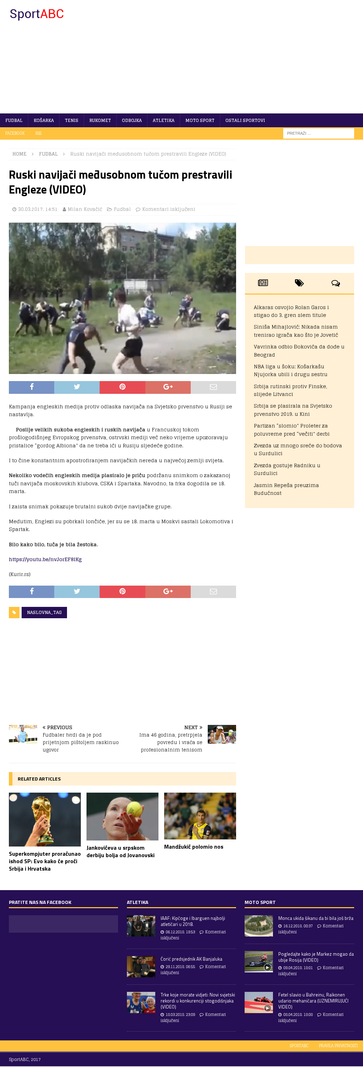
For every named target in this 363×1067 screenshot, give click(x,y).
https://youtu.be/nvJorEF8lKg (45, 559)
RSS (38, 133)
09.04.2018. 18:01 (298, 967)
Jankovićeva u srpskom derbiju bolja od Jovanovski (120, 851)
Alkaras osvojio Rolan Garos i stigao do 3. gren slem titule (291, 311)
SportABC (299, 1045)
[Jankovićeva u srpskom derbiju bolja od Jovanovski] (122, 816)
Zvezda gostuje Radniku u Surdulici (287, 469)
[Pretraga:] (318, 133)
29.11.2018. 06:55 (180, 966)
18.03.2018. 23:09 (180, 1014)
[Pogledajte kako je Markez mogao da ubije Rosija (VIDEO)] (259, 961)
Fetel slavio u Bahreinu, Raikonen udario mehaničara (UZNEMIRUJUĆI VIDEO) (313, 1000)
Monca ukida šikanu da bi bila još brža (315, 918)
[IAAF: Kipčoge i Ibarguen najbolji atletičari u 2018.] (141, 926)
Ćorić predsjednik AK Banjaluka (191, 958)
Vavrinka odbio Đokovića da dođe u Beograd (299, 350)
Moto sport (199, 120)
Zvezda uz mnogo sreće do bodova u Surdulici (298, 449)
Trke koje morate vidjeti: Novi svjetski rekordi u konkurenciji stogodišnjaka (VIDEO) (198, 1000)
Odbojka (132, 120)
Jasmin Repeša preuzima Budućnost (286, 489)
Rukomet (100, 120)
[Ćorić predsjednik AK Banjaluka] (141, 966)
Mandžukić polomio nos (193, 846)
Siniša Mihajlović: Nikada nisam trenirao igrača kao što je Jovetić (296, 330)
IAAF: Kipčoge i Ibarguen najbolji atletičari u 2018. (193, 921)
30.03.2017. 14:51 (38, 209)
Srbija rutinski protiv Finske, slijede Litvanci (290, 390)
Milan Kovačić (85, 209)
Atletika (163, 120)
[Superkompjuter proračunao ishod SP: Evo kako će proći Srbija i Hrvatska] (45, 820)
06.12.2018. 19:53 (180, 931)
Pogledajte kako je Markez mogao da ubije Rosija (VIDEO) (316, 956)
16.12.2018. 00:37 (298, 925)
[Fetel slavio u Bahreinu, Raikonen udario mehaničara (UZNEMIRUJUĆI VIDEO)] (259, 1002)
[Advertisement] (240, 56)
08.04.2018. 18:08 (298, 1014)
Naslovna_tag (44, 612)
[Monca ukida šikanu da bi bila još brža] (259, 926)
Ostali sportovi (245, 120)
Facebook (15, 133)
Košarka (44, 120)
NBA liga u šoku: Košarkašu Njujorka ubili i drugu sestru (291, 370)
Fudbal (14, 120)
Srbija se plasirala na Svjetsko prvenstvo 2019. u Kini (293, 409)
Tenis (71, 120)
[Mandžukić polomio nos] (200, 816)
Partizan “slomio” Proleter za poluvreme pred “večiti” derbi (292, 429)
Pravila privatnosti (338, 1045)
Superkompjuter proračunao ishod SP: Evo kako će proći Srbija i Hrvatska (45, 861)
